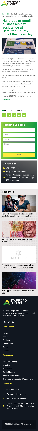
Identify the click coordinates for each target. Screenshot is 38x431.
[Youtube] (12, 322)
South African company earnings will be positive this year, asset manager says (18, 266)
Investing (6, 365)
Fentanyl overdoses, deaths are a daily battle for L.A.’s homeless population (17, 215)
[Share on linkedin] (14, 115)
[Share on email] (19, 115)
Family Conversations (11, 376)
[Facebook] (4, 322)
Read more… (6, 100)
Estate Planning (9, 372)
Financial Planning (10, 362)
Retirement (7, 369)
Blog (8, 14)
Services (6, 340)
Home (4, 14)
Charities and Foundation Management (18, 379)
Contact (6, 351)
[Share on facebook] (4, 115)
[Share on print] (24, 115)
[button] (35, 3)
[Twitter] (8, 322)
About (5, 337)
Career (5, 347)
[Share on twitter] (9, 115)
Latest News (8, 344)
